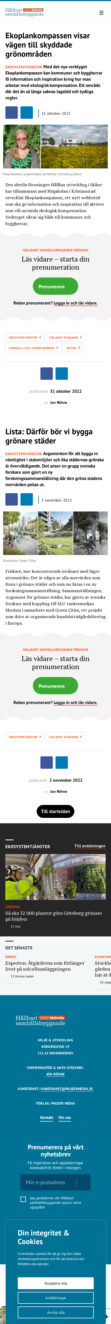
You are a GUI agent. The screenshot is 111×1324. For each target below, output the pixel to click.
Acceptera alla (55, 1283)
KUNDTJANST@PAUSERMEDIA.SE (67, 1088)
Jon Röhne (55, 1074)
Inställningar (55, 1297)
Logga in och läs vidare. (76, 303)
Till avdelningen (90, 846)
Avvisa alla (56, 1312)
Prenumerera (52, 286)
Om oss (64, 1117)
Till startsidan (55, 811)
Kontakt (46, 1117)
